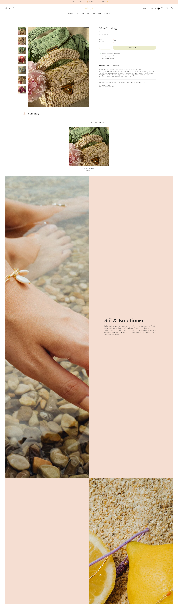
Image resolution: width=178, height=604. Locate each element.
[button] (85, 13)
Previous (28, 67)
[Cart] (171, 8)
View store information (109, 58)
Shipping (33, 113)
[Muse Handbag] (89, 146)
